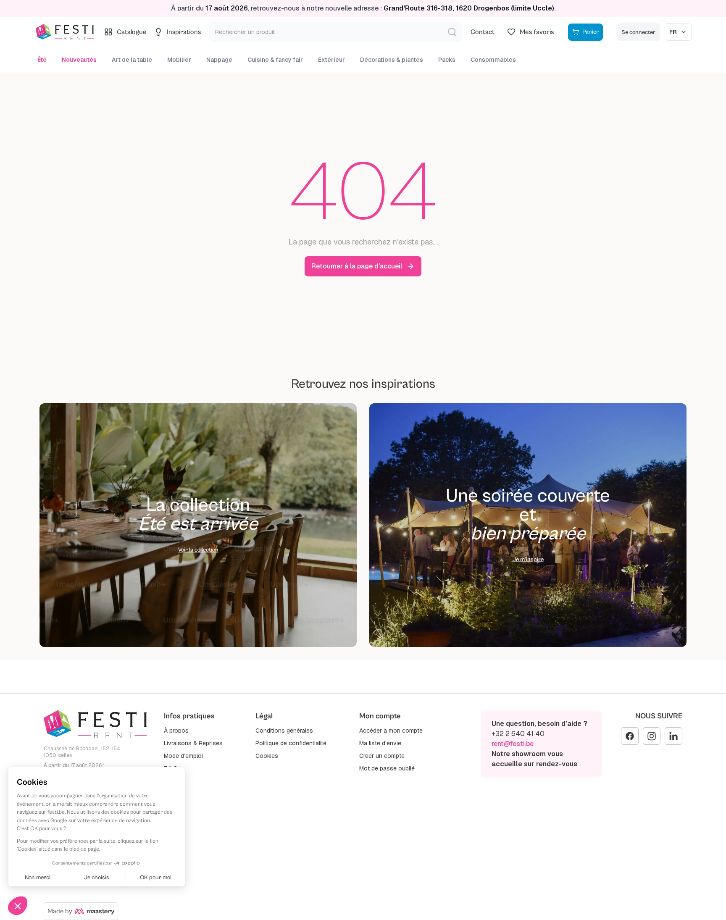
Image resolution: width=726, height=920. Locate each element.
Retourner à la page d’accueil (356, 266)
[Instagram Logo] (651, 736)
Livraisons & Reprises (193, 743)
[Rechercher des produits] (452, 32)
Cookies (266, 756)
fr (673, 32)
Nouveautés (79, 59)
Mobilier (179, 59)
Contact (483, 32)
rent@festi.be (513, 743)
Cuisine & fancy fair (275, 59)
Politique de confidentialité (290, 743)
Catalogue (132, 32)
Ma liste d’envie (380, 743)
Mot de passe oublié (387, 768)
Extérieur (331, 59)
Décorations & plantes (391, 59)
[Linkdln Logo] (673, 736)
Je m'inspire (528, 559)
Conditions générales (284, 730)
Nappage (219, 59)
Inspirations (184, 32)
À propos (176, 730)
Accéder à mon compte (391, 730)
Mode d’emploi (183, 756)
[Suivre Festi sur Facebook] (630, 736)
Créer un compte (382, 756)
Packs (446, 59)
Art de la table (132, 59)
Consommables (493, 59)
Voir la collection (198, 550)
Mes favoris (537, 32)
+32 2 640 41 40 (518, 733)
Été (42, 59)
